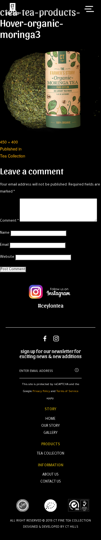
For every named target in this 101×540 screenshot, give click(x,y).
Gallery (50, 433)
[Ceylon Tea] (12, 9)
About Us (50, 475)
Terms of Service (67, 391)
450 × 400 (9, 142)
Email (4, 245)
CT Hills (71, 527)
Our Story (50, 426)
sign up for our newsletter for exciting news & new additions (50, 354)
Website (7, 257)
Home (50, 419)
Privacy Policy (41, 391)
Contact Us (50, 482)
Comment (9, 221)
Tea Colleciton (50, 454)
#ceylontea (50, 305)
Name (5, 233)
